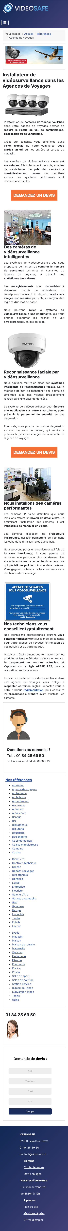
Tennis (16, 995)
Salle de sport (21, 976)
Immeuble (18, 914)
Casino (16, 852)
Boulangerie (19, 836)
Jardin (16, 918)
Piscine (16, 968)
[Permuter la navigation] (5, 22)
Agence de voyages (24, 789)
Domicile (17, 878)
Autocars (17, 809)
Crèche (16, 867)
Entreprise (18, 886)
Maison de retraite (23, 944)
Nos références (18, 780)
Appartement (20, 801)
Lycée (15, 932)
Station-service (21, 984)
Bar (14, 821)
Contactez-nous (34, 1167)
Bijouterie (18, 828)
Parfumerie (19, 956)
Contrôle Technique (24, 863)
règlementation (33, 690)
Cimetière (18, 859)
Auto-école (19, 813)
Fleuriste (17, 890)
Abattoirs (18, 785)
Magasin (17, 936)
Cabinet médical (22, 840)
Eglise (15, 882)
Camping (17, 848)
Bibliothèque (20, 824)
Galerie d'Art (20, 894)
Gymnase (18, 906)
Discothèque (20, 874)
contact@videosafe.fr (33, 1154)
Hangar (16, 910)
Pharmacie (18, 964)
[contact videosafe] (18, 724)
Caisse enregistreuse (25, 844)
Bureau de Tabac (22, 987)
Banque (16, 817)
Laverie (16, 926)
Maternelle (18, 948)
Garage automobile (24, 898)
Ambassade (19, 793)
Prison (16, 972)
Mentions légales (34, 1213)
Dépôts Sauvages (23, 870)
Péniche (17, 960)
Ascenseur (18, 805)
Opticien (17, 952)
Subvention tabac (23, 991)
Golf (14, 902)
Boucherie (18, 832)
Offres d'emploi (33, 1219)
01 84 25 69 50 (29, 1147)
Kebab (16, 922)
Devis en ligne (32, 1173)
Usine (15, 999)
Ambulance (19, 797)
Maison (16, 940)
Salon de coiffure (23, 980)
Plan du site (31, 1206)
